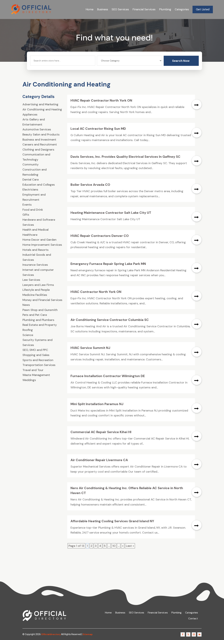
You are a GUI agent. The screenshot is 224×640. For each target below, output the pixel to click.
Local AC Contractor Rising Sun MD (98, 128)
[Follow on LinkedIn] (199, 634)
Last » (130, 546)
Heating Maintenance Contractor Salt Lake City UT (111, 212)
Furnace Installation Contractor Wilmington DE (108, 376)
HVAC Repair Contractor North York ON (101, 100)
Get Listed (202, 9)
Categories (182, 9)
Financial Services (143, 9)
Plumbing (165, 9)
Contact (193, 618)
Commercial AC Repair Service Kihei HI (101, 432)
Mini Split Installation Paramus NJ (97, 404)
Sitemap (88, 634)
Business (102, 9)
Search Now (181, 61)
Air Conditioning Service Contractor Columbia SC (110, 320)
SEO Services (120, 9)
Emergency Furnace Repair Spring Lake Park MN (108, 264)
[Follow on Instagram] (194, 634)
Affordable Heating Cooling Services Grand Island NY (112, 521)
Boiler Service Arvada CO (90, 184)
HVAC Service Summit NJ (90, 348)
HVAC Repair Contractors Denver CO (100, 236)
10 (113, 546)
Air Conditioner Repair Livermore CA (99, 460)
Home (89, 9)
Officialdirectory (51, 634)
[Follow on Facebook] (183, 634)
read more (197, 104)
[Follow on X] (188, 634)
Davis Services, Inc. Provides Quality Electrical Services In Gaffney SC (125, 156)
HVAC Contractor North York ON (96, 292)
